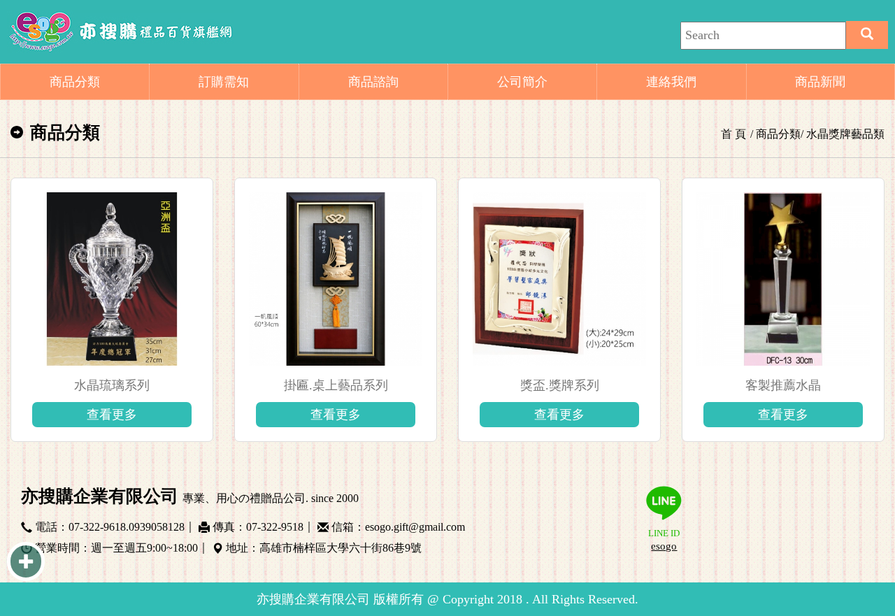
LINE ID (664, 540)
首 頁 (733, 134)
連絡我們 (671, 82)
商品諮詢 (373, 82)
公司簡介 (522, 82)
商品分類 (75, 82)
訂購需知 (224, 82)
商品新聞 (820, 82)
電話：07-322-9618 (80, 525)
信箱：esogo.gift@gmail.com (398, 525)
